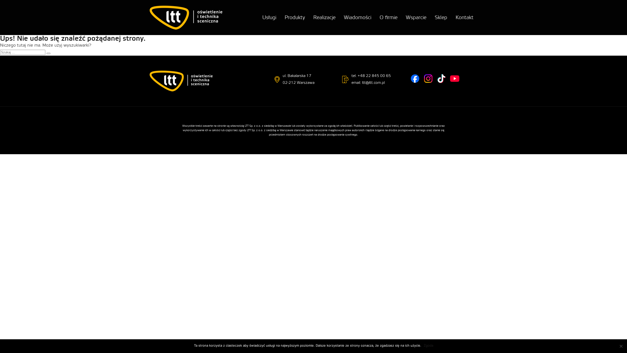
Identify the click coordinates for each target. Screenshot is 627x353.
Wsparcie (416, 17)
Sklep (441, 17)
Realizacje (324, 17)
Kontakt (464, 17)
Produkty (295, 17)
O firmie (389, 17)
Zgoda (428, 345)
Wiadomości (357, 17)
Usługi (269, 17)
